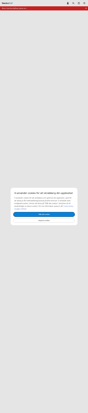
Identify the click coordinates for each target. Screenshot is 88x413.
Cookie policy (68, 206)
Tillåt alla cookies (44, 214)
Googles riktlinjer (20, 209)
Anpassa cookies (44, 220)
